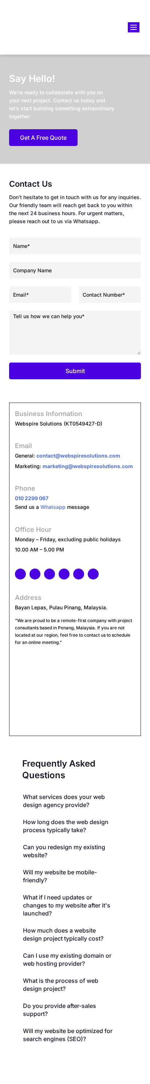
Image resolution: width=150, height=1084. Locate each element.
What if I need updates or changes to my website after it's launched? (66, 905)
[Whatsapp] (93, 574)
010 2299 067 (31, 498)
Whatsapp (53, 507)
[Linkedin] (49, 574)
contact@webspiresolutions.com (78, 455)
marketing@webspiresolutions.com (88, 466)
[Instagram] (34, 574)
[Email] (78, 574)
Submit (75, 371)
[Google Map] (64, 574)
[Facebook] (20, 574)
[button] (71, 801)
